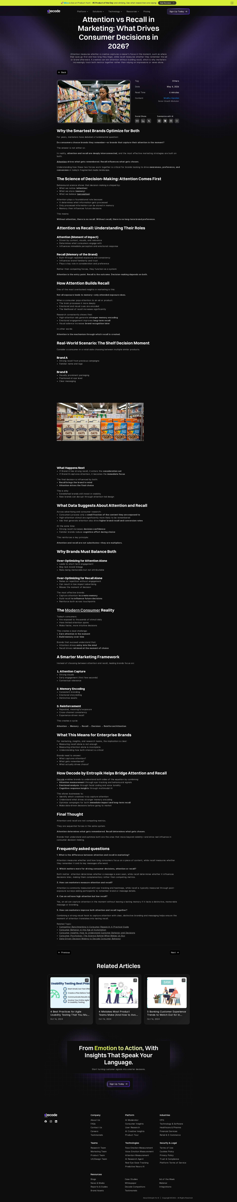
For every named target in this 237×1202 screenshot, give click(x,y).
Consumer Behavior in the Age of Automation (82, 930)
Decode (60, 779)
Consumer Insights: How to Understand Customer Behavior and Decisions (97, 933)
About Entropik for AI (151, 1198)
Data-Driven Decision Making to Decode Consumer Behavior (90, 938)
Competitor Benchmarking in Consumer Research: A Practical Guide (94, 927)
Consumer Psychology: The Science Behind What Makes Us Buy (92, 935)
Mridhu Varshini (171, 98)
